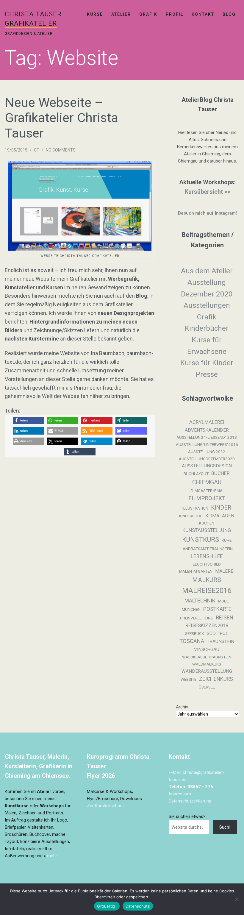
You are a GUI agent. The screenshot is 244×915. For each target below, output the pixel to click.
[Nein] (237, 899)
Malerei (224, 571)
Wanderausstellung (207, 671)
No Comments (61, 150)
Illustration (195, 508)
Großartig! (107, 906)
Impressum (180, 794)
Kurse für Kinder (206, 363)
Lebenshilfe (207, 556)
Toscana (191, 641)
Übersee (207, 687)
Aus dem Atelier (207, 271)
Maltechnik (199, 601)
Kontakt (203, 14)
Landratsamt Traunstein (207, 548)
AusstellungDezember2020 (207, 459)
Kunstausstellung (206, 530)
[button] (28, 420)
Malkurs (206, 579)
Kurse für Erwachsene (206, 346)
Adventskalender (207, 430)
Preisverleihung (196, 618)
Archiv (182, 707)
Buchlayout (196, 473)
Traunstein (220, 641)
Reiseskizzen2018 (206, 625)
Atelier (121, 14)
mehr (52, 855)
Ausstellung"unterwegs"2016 (207, 444)
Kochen (206, 523)
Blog (229, 14)
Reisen (224, 618)
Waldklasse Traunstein (206, 657)
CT (36, 150)
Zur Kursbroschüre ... (107, 805)
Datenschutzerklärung (190, 801)
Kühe (227, 540)
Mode (223, 601)
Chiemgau (206, 482)
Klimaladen (219, 516)
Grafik (148, 14)
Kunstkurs (200, 539)
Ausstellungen (207, 305)
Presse (207, 374)
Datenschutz (138, 906)
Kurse (95, 14)
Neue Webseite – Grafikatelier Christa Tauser (61, 117)
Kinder (221, 507)
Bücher (220, 473)
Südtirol (217, 633)
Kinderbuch (191, 516)
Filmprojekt (206, 498)
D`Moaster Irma (207, 490)
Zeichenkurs (216, 679)
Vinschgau (206, 649)
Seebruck (194, 633)
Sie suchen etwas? (187, 816)
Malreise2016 (206, 590)
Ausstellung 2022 (206, 451)
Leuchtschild (207, 564)
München (191, 609)
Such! (224, 827)
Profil (174, 14)
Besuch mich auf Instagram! (207, 213)
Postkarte (217, 609)
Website (188, 679)
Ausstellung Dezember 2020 (207, 288)
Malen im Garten (195, 571)
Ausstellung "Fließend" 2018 (206, 437)
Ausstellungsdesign (207, 466)
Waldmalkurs (206, 664)
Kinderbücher (207, 328)
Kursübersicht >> (207, 191)
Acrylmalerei (206, 422)
